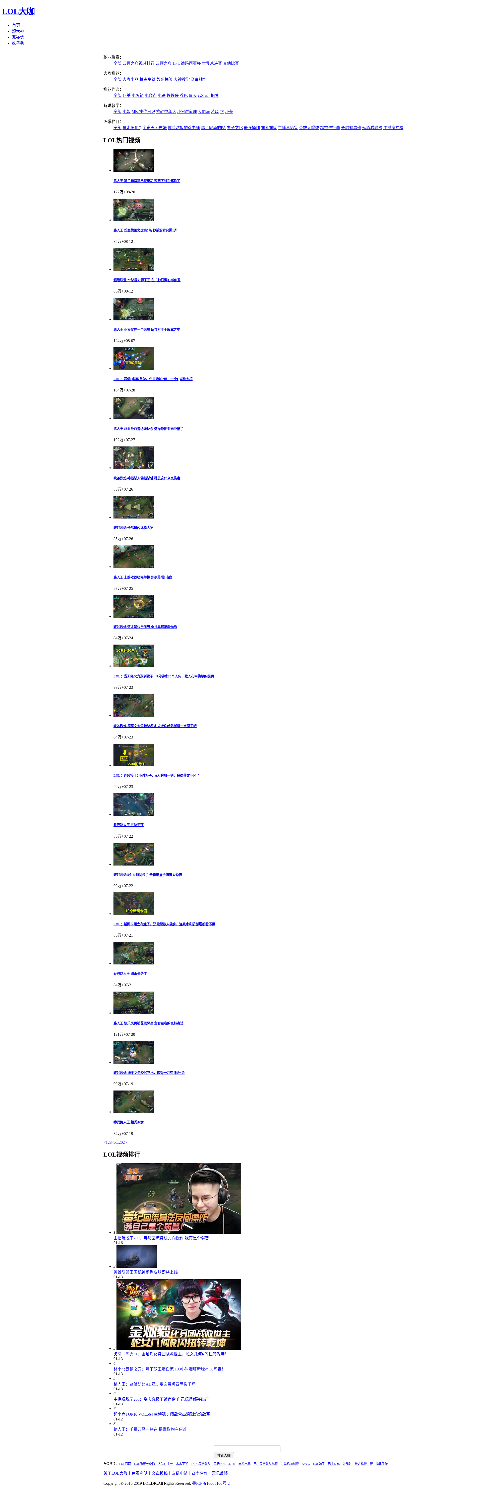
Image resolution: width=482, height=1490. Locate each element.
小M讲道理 (187, 111)
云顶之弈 (164, 63)
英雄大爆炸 (309, 128)
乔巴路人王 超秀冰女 (128, 1122)
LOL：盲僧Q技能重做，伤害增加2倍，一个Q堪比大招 (153, 379)
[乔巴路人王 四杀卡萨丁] (133, 963)
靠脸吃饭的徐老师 (184, 128)
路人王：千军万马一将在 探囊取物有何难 (150, 1429)
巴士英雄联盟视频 (266, 1464)
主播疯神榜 (393, 128)
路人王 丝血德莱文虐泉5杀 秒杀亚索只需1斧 (145, 230)
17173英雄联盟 (201, 1464)
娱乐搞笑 (165, 79)
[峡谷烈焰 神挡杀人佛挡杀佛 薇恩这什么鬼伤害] (133, 468)
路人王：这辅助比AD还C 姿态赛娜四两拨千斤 (154, 1384)
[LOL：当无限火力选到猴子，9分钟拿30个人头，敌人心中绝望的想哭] (133, 666)
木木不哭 (182, 1464)
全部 (117, 63)
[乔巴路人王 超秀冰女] (133, 1112)
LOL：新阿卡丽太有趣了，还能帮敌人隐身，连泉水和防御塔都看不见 (164, 924)
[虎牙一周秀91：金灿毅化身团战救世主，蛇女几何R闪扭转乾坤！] (178, 1348)
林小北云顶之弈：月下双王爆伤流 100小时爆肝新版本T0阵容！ (169, 1369)
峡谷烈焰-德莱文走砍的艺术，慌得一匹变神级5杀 (149, 1073)
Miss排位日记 (143, 111)
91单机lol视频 (290, 1464)
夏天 (193, 95)
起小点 (204, 95)
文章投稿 (160, 1473)
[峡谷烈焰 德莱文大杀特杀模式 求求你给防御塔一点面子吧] (133, 715)
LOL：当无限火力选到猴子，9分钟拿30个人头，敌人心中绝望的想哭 (163, 676)
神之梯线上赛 (364, 1464)
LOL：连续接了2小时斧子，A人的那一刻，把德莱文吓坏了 (156, 775)
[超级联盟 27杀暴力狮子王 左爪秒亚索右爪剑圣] (133, 269)
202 (122, 1142)
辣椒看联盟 (372, 128)
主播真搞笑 (288, 128)
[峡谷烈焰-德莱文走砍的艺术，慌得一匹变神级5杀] (133, 1062)
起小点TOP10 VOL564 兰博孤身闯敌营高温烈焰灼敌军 (161, 1414)
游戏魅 (347, 1464)
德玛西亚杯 (191, 63)
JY (222, 111)
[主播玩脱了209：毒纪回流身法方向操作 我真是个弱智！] (178, 1232)
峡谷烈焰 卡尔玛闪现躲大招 (133, 528)
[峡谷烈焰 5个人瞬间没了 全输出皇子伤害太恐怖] (133, 864)
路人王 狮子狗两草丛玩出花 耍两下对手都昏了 (146, 181)
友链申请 (180, 1473)
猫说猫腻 (269, 128)
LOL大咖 (18, 11)
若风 (215, 111)
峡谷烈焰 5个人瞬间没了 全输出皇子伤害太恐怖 (147, 875)
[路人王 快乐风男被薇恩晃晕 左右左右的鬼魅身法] (133, 1013)
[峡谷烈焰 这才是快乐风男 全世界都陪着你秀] (133, 616)
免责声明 (140, 1473)
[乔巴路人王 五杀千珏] (133, 814)
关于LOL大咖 (115, 1473)
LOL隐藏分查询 (144, 1464)
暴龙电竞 (244, 1464)
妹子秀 (18, 43)
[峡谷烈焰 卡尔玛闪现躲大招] (133, 517)
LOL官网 (125, 1464)
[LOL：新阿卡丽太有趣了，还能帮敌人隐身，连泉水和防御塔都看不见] (133, 913)
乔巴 (184, 95)
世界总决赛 (212, 63)
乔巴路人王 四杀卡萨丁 (130, 974)
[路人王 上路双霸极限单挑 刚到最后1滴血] (133, 566)
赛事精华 (199, 79)
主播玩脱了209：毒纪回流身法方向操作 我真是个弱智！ (163, 1238)
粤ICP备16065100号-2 (211, 1483)
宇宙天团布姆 (155, 128)
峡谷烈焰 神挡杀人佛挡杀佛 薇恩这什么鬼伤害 (146, 478)
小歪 (162, 95)
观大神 (18, 31)
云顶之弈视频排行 (139, 63)
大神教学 (182, 79)
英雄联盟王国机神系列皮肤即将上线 (145, 1272)
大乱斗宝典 (165, 1464)
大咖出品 (131, 79)
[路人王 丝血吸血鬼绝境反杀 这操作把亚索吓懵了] (133, 418)
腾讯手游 (382, 1464)
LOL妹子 (319, 1464)
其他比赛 (231, 63)
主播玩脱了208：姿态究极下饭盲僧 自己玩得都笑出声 (161, 1399)
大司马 (204, 111)
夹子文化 (235, 128)
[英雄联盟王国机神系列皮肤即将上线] (136, 1266)
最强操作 (252, 128)
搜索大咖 (223, 1455)
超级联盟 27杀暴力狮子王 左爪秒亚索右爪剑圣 (146, 280)
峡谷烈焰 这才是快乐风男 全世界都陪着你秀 (145, 627)
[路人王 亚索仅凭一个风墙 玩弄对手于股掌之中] (133, 319)
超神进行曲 (330, 128)
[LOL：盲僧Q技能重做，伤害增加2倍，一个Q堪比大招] (133, 368)
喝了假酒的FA (213, 128)
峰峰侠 (173, 95)
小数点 (151, 95)
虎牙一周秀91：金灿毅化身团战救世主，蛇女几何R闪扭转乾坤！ (171, 1354)
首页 (16, 25)
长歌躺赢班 (351, 128)
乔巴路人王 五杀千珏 (128, 825)
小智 (127, 111)
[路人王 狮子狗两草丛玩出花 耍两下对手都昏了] (133, 170)
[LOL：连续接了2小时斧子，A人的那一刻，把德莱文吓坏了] (133, 765)
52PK (231, 1464)
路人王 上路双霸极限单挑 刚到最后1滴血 (142, 577)
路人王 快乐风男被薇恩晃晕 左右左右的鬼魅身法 (148, 1023)
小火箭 (138, 95)
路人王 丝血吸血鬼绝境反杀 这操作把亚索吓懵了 (148, 429)
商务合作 (200, 1473)
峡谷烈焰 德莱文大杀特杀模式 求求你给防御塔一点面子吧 (155, 726)
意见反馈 (220, 1473)
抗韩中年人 (166, 111)
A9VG (306, 1464)
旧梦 (215, 95)
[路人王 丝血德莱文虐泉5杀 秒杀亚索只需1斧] (133, 220)
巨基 (127, 95)
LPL (176, 63)
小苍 (229, 111)
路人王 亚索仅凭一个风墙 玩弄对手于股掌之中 (146, 329)
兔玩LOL (219, 1464)
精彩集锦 (148, 79)
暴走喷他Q (132, 128)
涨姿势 (18, 37)
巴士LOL (334, 1464)
